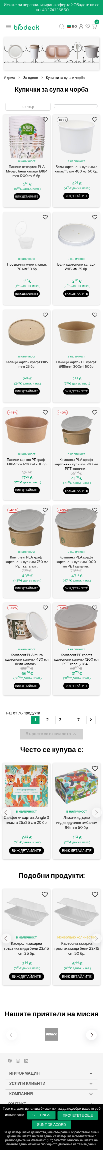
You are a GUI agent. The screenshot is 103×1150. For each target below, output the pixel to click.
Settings (41, 1115)
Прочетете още (78, 1115)
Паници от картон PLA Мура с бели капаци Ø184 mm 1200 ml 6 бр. (27, 171)
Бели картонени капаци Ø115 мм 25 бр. (76, 266)
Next (97, 813)
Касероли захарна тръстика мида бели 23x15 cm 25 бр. (26, 948)
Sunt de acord (51, 1124)
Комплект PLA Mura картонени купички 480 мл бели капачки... (26, 659)
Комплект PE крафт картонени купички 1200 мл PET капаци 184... (76, 659)
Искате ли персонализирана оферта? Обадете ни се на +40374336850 (52, 7)
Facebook (10, 1062)
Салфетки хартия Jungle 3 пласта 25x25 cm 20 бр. (26, 820)
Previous (6, 813)
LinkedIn (26, 1062)
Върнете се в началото (52, 734)
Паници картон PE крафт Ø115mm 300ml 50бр (76, 364)
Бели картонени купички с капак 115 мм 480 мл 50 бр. (76, 168)
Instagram (18, 1062)
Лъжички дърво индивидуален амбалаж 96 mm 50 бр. (76, 822)
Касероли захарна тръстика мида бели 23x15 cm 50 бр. (76, 948)
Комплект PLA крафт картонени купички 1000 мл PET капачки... (76, 561)
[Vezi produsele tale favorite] (87, 26)
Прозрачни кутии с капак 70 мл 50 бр (26, 266)
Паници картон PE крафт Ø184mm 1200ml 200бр (27, 461)
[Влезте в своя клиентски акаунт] (81, 26)
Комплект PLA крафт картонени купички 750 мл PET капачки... (27, 561)
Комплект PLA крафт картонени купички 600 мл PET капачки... (76, 464)
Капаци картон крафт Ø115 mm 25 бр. (27, 364)
